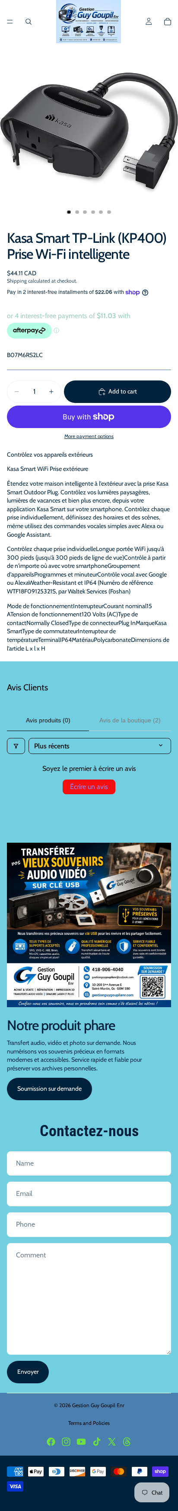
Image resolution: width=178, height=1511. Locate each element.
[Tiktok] (97, 1442)
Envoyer (27, 1372)
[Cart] (167, 21)
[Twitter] (112, 1442)
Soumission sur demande (49, 1088)
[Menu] (10, 22)
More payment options (89, 436)
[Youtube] (81, 1442)
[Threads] (127, 1442)
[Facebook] (51, 1442)
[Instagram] (66, 1442)
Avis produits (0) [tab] (48, 720)
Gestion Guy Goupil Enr (98, 1405)
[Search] (28, 21)
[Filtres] (16, 746)
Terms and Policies (89, 1423)
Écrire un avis (89, 787)
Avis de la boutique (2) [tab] (130, 720)
